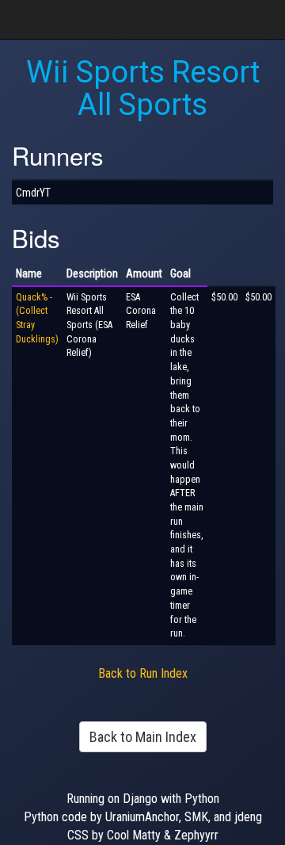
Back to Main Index (142, 736)
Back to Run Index (143, 673)
